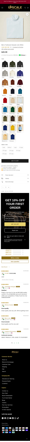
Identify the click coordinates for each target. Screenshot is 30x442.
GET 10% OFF (15, 224)
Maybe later (15, 230)
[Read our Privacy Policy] (25, 240)
